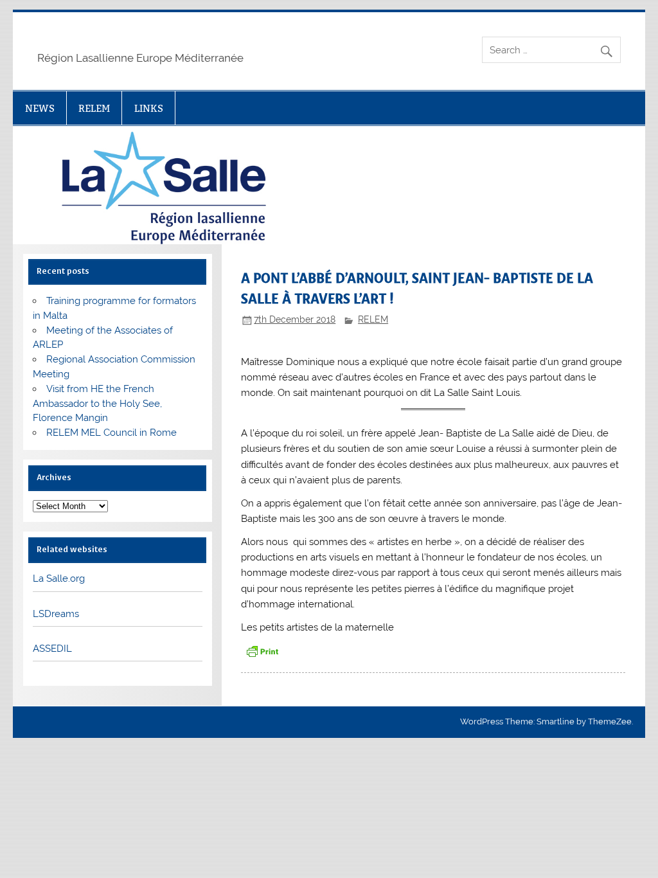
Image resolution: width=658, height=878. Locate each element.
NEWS (40, 108)
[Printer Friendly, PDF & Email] (262, 650)
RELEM (94, 108)
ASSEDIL (52, 648)
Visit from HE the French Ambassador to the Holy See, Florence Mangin (97, 403)
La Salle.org (59, 578)
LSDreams (56, 614)
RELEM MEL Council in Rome (111, 432)
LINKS (148, 108)
